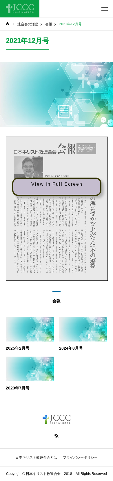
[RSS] (56, 436)
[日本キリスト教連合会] (19, 8)
